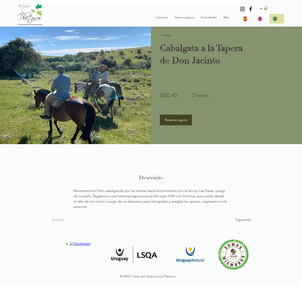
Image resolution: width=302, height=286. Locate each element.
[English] (261, 18)
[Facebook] (251, 9)
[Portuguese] (276, 18)
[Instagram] (242, 9)
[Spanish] (247, 18)
